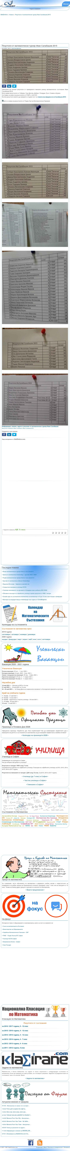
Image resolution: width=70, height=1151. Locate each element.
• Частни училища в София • (35, 780)
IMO (36, 825)
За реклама (39, 1147)
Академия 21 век (23, 816)
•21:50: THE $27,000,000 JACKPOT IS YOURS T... (16, 1115)
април (25, 639)
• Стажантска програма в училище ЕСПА (14, 587)
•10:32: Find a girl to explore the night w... (14, 1109)
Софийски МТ (27, 823)
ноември (23, 634)
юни (34, 639)
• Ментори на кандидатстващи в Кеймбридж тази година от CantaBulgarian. (24, 599)
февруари (12, 639)
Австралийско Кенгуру (9, 816)
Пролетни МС (51, 822)
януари (4, 639)
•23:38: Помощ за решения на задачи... (14, 1127)
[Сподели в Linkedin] (9, 86)
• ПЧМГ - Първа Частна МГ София (12, 935)
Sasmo (53, 825)
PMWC (41, 826)
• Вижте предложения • (35, 889)
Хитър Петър (49, 824)
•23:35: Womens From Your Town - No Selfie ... (15, 1121)
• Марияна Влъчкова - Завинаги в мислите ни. (16, 584)
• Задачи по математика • (35, 1078)
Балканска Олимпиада (47, 816)
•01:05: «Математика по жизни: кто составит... (15, 1106)
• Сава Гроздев (6, 945)
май (30, 639)
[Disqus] (35, 504)
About (45, 1147)
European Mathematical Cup (11, 825)
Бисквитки (67, 1147)
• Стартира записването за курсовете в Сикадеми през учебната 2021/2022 (24, 590)
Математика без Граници (46, 817)
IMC (32, 826)
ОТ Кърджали (39, 821)
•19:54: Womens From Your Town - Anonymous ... (16, 1124)
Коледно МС (31, 818)
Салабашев (15, 824)
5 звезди (65, 532)
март (19, 639)
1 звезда (53, 532)
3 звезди (59, 532)
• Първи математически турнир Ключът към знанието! (18, 578)
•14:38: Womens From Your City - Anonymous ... (16, 1118)
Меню (66, 3)
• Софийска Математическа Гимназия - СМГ (15, 932)
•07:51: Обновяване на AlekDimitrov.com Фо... (15, 1134)
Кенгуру (23, 818)
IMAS (27, 825)
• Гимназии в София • (35, 784)
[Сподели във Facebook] (4, 86)
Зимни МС (16, 818)
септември (6, 634)
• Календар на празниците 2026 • (35, 735)
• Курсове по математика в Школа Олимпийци (16, 581)
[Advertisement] (35, 30)
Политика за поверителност (55, 1147)
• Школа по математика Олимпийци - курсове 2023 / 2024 (19, 575)
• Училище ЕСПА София (9, 938)
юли (39, 639)
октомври (15, 634)
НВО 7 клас (61, 819)
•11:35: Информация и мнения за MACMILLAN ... (16, 1131)
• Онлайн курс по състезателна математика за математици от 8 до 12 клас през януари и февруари (32, 596)
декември (31, 634)
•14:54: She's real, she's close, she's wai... (14, 1112)
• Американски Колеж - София (11, 942)
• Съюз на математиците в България (13, 926)
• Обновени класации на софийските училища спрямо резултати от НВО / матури (26, 593)
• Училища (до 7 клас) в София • (35, 776)
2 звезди (56, 532)
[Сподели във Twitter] (14, 86)
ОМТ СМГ (28, 822)
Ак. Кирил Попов (34, 816)
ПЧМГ (58, 822)
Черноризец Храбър (61, 824)
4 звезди (62, 532)
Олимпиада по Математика (13, 821)
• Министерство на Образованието (12, 929)
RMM (46, 825)
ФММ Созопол (39, 824)
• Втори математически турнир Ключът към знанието (18, 571)
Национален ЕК (47, 820)
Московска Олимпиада (33, 820)
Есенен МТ (9, 818)
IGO (23, 826)
